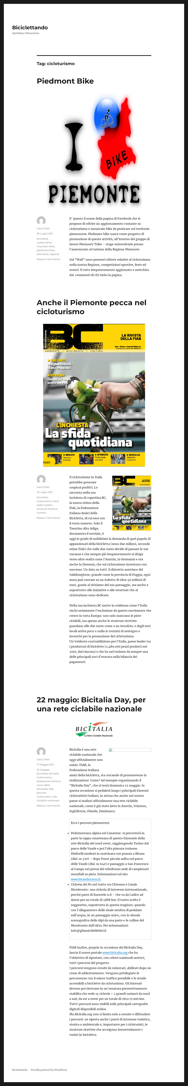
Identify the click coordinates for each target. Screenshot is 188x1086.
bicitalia (54, 773)
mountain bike (46, 246)
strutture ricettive (47, 508)
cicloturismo (44, 242)
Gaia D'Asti (43, 228)
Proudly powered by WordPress (49, 1070)
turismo (41, 512)
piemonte (43, 254)
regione (54, 254)
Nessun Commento (48, 259)
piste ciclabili (45, 505)
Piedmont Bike (65, 80)
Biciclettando (30, 27)
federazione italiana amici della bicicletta (49, 785)
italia (56, 501)
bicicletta (42, 238)
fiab (51, 788)
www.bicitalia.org (115, 952)
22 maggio (43, 769)
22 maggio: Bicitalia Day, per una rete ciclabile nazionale (91, 704)
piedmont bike (46, 250)
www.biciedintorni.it (86, 879)
